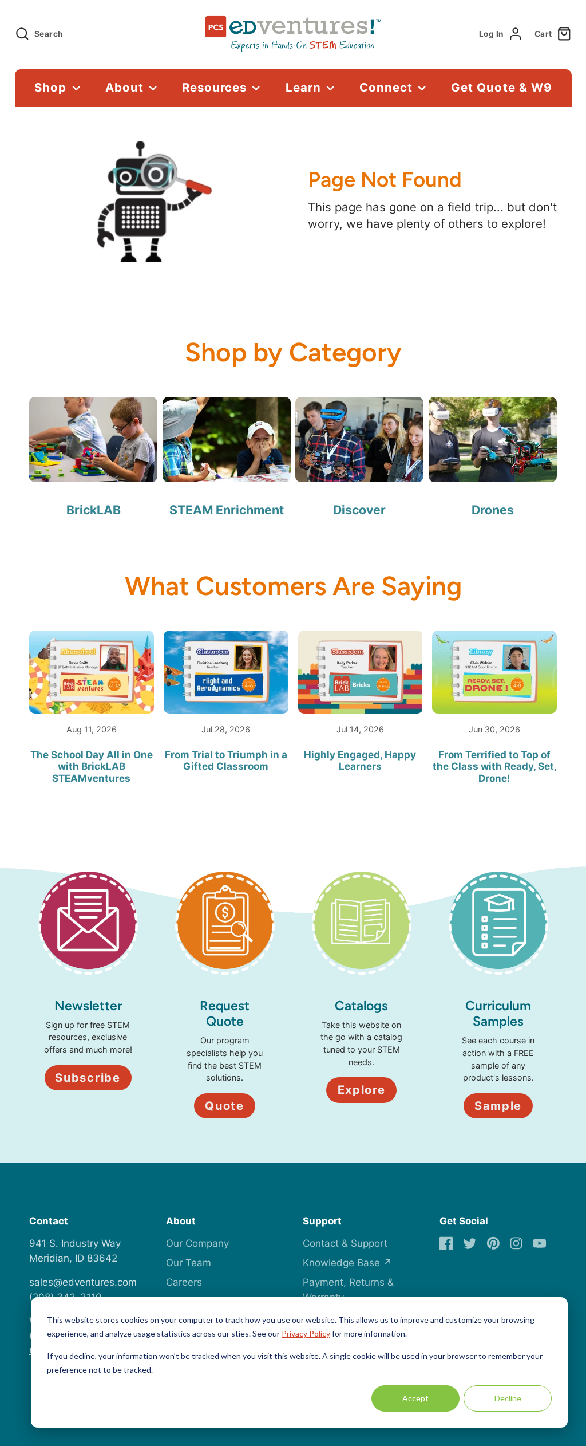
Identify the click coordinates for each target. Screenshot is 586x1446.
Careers (184, 1282)
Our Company (197, 1243)
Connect (386, 87)
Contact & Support (345, 1243)
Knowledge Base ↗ (347, 1262)
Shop (50, 87)
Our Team (188, 1262)
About (124, 87)
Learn (303, 87)
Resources (214, 87)
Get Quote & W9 (501, 87)
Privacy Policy (306, 1333)
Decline (507, 1398)
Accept (415, 1398)
